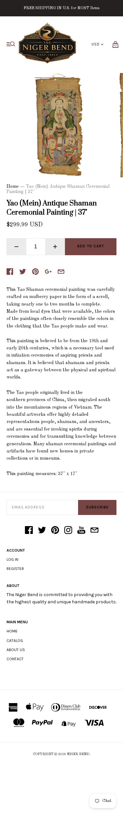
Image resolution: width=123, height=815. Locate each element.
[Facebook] (29, 530)
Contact (15, 659)
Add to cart (90, 246)
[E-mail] (94, 530)
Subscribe (97, 507)
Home (13, 186)
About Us (16, 649)
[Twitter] (42, 530)
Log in (12, 559)
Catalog (15, 640)
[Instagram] (68, 530)
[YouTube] (81, 530)
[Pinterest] (55, 530)
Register (15, 568)
